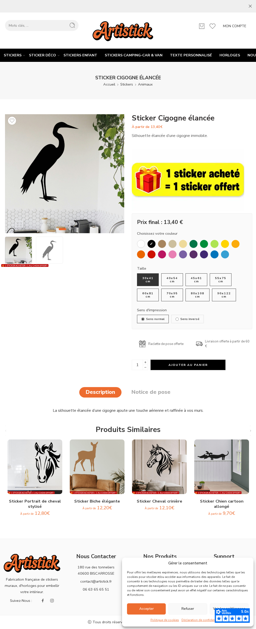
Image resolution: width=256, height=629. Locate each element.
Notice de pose (150, 392)
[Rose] (172, 254)
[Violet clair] (183, 254)
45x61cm (196, 279)
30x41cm (148, 279)
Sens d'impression (152, 310)
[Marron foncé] (162, 244)
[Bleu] (214, 254)
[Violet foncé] (204, 254)
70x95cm (172, 295)
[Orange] (236, 244)
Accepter (146, 608)
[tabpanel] (64, 175)
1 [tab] (62, 233)
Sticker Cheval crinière (159, 501)
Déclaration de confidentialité (202, 620)
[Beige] (183, 244)
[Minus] (145, 367)
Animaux (145, 84)
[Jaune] (225, 244)
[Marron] (172, 244)
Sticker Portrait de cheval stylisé (35, 503)
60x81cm (148, 295)
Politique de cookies (164, 620)
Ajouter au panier (188, 365)
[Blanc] (141, 244)
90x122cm (224, 295)
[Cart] (201, 26)
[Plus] (145, 362)
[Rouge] (152, 254)
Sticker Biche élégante (97, 501)
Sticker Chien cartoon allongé (222, 503)
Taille (141, 268)
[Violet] (194, 254)
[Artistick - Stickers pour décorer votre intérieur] (123, 30)
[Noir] (152, 244)
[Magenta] (162, 254)
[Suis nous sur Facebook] (43, 601)
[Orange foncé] (141, 254)
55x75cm (220, 279)
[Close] (250, 6)
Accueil (109, 84)
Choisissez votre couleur (157, 233)
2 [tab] (70, 233)
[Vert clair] (214, 244)
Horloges (230, 55)
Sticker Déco (42, 55)
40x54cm (172, 279)
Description (100, 392)
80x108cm (197, 295)
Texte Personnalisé (191, 55)
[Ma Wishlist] (12, 121)
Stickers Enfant (80, 55)
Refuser (188, 608)
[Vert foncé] (194, 244)
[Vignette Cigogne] (64, 173)
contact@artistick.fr (96, 581)
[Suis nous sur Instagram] (52, 600)
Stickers (13, 55)
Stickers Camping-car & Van (133, 55)
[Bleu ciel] (225, 254)
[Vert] (204, 244)
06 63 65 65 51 (96, 589)
